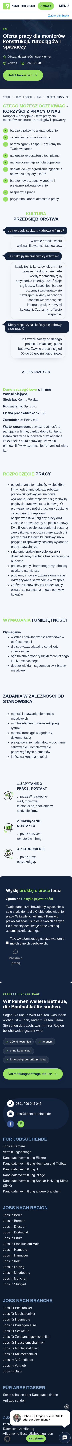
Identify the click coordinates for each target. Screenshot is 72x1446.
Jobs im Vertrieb (14, 1365)
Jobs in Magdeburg (16, 1272)
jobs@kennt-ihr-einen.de (33, 1114)
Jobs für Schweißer (16, 1331)
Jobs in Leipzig (13, 1267)
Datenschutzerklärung (18, 1428)
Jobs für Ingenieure (16, 1319)
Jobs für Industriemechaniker (23, 1342)
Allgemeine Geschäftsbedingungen (28, 1433)
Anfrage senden (14, 1400)
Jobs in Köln (12, 1261)
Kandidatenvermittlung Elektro (24, 1157)
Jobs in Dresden (14, 1226)
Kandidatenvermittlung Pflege (24, 1175)
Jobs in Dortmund (15, 1232)
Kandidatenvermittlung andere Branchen (31, 1191)
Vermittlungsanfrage (17, 1152)
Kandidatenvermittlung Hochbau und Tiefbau (34, 1163)
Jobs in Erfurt (12, 1238)
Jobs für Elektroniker (17, 1308)
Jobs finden (24, 97)
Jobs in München (15, 1278)
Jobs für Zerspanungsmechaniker (26, 1336)
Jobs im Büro (12, 1371)
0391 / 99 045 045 (28, 1103)
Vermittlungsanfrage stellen (30, 1074)
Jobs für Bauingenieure (19, 1325)
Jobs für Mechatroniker (19, 1313)
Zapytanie (36, 1438)
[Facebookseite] (11, 1124)
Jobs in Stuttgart (14, 1284)
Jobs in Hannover (15, 1255)
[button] (7, 1439)
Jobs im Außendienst (18, 1359)
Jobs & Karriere (14, 1146)
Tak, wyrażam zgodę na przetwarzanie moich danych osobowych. (37, 941)
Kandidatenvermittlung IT (21, 1169)
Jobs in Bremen (14, 1220)
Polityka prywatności (37, 899)
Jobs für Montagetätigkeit (20, 1348)
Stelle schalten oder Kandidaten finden (30, 1394)
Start (6, 97)
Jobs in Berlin (12, 1215)
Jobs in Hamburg (15, 1249)
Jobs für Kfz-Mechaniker (20, 1354)
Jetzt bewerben (20, 75)
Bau (39, 97)
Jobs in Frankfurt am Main (21, 1244)
